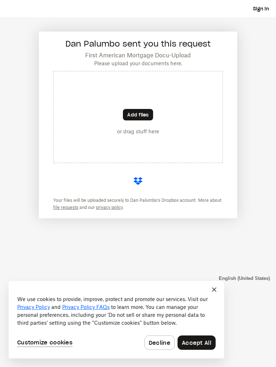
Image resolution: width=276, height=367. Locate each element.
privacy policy (109, 207)
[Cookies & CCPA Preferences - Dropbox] (116, 319)
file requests (65, 207)
